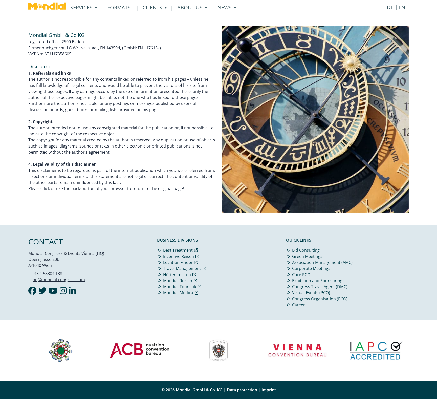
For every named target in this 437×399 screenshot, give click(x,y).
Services (81, 7)
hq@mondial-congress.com (59, 279)
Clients (152, 7)
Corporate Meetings (311, 268)
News (224, 7)
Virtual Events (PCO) (311, 293)
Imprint (268, 390)
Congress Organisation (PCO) (319, 299)
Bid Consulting (306, 250)
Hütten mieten (177, 274)
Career (298, 305)
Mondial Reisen (177, 280)
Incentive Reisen (178, 256)
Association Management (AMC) (322, 262)
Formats (118, 7)
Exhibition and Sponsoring (317, 280)
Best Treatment (178, 250)
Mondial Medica (178, 293)
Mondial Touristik (179, 286)
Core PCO (301, 274)
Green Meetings (307, 256)
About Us (189, 7)
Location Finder (178, 262)
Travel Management (182, 268)
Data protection (242, 390)
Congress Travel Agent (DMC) (319, 286)
